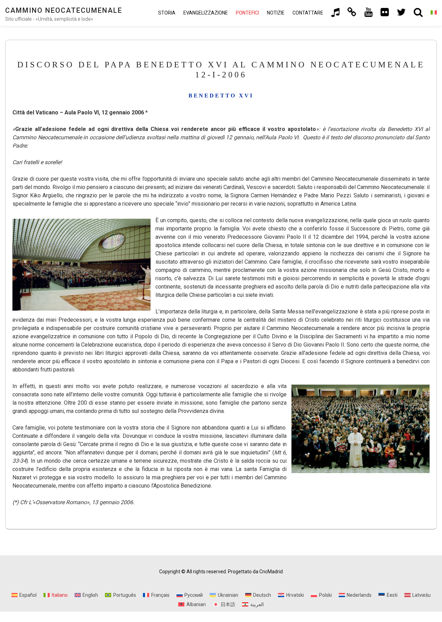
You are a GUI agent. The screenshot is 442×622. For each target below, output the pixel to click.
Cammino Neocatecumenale (63, 10)
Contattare (307, 13)
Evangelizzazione (205, 13)
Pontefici (247, 13)
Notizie (276, 13)
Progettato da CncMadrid (255, 571)
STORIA (166, 13)
